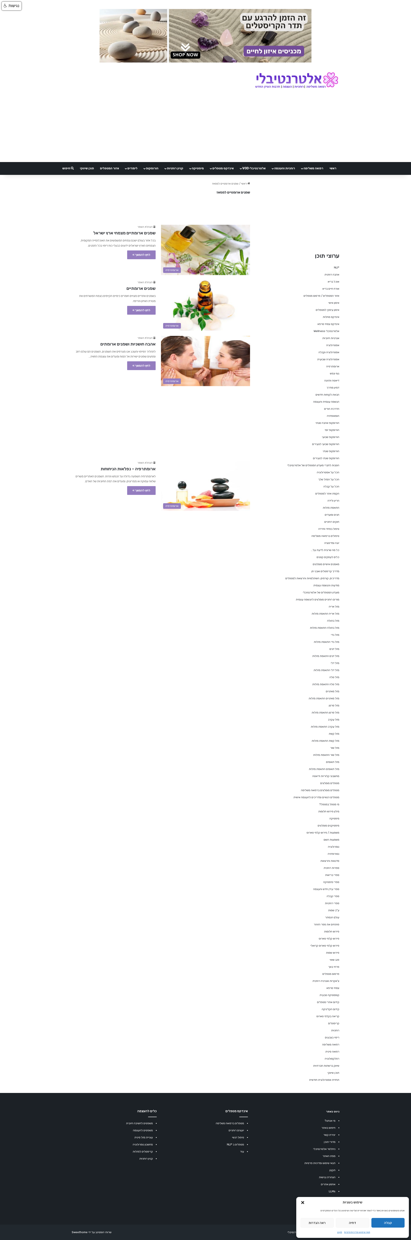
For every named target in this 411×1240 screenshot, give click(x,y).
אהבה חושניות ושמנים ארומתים (128, 344)
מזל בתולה (333, 620)
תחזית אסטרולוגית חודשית (324, 1079)
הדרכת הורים (331, 408)
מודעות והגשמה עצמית (326, 585)
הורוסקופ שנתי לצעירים (326, 458)
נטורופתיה (333, 853)
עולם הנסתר (332, 917)
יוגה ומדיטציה (331, 543)
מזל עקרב (333, 719)
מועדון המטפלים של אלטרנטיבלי (321, 592)
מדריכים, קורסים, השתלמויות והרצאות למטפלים (312, 578)
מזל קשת (334, 733)
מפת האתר (329, 1156)
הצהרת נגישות (327, 1177)
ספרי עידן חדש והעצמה (326, 889)
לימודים (132, 168)
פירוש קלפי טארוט (329, 938)
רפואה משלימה (313, 168)
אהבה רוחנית (332, 274)
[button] (303, 1202)
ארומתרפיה (332, 366)
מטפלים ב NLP (235, 1144)
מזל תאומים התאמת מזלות (324, 769)
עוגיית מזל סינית (143, 1137)
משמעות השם (331, 839)
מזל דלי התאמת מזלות (326, 670)
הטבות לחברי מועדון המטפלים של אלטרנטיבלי (313, 465)
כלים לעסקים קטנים (328, 557)
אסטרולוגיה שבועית (328, 359)
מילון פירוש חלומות (328, 811)
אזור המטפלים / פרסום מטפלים (321, 295)
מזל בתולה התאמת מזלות (324, 627)
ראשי (332, 168)
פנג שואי (334, 959)
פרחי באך (333, 966)
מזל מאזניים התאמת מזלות (324, 698)
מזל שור (334, 747)
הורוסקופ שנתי (331, 451)
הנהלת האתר (144, 226)
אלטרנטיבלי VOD (254, 168)
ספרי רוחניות (332, 903)
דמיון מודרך (333, 387)
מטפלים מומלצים (329, 783)
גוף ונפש (334, 373)
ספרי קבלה (333, 896)
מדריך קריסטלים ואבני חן (325, 571)
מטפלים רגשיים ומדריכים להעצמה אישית (316, 797)
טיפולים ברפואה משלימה (325, 535)
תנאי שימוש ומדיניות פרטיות (357, 1232)
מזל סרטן (334, 705)
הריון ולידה (333, 500)
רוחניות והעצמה (284, 168)
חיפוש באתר (328, 1127)
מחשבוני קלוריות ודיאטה (325, 776)
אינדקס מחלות (331, 317)
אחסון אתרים (328, 1184)
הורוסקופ (152, 168)
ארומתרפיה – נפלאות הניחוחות (128, 468)
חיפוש (66, 168)
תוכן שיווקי (87, 168)
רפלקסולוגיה (332, 1058)
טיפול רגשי (238, 1137)
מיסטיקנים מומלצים (328, 825)
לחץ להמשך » (141, 255)
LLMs (332, 1191)
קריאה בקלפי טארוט (327, 1016)
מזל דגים (334, 649)
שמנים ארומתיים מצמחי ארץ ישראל (124, 232)
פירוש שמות (332, 952)
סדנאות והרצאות (329, 860)
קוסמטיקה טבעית (329, 995)
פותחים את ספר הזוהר (326, 924)
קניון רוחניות (175, 168)
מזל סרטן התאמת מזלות (325, 712)
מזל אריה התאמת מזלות (325, 613)
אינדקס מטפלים (223, 168)
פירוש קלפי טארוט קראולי (324, 945)
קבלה (388, 1223)
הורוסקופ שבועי (330, 437)
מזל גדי (335, 634)
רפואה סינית (332, 1051)
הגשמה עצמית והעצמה (326, 401)
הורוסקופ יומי (332, 430)
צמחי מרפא (332, 988)
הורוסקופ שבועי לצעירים (325, 444)
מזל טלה (334, 677)
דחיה (352, 1223)
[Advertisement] (161, 421)
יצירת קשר (329, 1134)
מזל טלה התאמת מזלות (325, 684)
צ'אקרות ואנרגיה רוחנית (326, 980)
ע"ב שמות (333, 910)
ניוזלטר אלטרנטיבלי (324, 1149)
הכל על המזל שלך (328, 479)
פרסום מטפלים (330, 973)
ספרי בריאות (332, 875)
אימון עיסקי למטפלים (327, 309)
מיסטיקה (198, 168)
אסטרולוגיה (332, 345)
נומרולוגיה (333, 846)
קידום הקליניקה (330, 1009)
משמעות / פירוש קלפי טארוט (323, 832)
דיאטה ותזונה (331, 380)
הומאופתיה (333, 415)
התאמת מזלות (331, 507)
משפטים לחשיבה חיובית (139, 1123)
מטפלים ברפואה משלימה (230, 1123)
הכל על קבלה (331, 486)
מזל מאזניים (332, 691)
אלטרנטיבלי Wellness (326, 331)
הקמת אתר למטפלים (327, 493)
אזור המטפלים (109, 168)
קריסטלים (333, 1023)
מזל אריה (334, 606)
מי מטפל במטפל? (329, 804)
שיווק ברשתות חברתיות (326, 1065)
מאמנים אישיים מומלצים (326, 564)
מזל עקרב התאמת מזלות (325, 726)
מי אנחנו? (330, 1120)
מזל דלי (335, 663)
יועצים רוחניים (236, 1130)
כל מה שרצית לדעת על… (325, 550)
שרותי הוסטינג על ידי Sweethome (92, 1232)
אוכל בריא (333, 281)
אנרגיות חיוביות (330, 338)
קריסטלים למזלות (143, 1151)
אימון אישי (333, 302)
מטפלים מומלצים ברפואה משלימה (320, 790)
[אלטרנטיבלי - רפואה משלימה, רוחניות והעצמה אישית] (296, 80)
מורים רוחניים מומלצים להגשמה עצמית (317, 599)
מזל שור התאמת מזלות (326, 754)
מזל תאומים (332, 762)
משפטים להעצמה (143, 1130)
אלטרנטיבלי (294, 1232)
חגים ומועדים (332, 514)
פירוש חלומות (331, 931)
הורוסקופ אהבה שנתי (327, 422)
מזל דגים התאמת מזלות (325, 656)
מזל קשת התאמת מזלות (325, 740)
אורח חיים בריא (330, 288)
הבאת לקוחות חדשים (327, 394)
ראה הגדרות (317, 1223)
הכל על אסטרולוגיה (328, 472)
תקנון (339, 1232)
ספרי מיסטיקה (331, 882)
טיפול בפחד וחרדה (328, 528)
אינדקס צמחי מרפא (328, 324)
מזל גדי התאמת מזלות (326, 641)
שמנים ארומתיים (141, 288)
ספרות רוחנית (331, 867)
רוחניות (335, 1030)
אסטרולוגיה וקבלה (329, 352)
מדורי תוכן (329, 1141)
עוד (242, 1151)
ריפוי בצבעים (332, 1037)
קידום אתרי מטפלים (328, 1002)
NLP (336, 267)
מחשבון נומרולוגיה (143, 1144)
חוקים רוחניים (331, 521)
